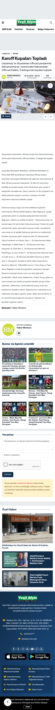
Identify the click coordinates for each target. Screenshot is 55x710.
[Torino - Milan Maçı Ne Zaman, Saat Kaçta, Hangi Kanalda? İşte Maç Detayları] (14, 409)
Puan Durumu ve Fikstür (16, 685)
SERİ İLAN (6, 29)
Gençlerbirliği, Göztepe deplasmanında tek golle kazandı (13, 393)
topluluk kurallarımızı (25, 483)
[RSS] (41, 649)
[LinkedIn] (27, 649)
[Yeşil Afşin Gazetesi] (26, 23)
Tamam (27, 707)
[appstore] (15, 657)
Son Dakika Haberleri (15, 690)
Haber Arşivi (37, 690)
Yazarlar (30, 29)
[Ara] (50, 22)
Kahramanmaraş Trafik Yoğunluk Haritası (39, 678)
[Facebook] (14, 649)
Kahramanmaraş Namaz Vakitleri (12, 678)
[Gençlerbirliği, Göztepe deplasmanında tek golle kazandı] (14, 382)
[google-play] (39, 657)
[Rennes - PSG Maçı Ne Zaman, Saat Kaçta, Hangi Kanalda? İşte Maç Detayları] (41, 382)
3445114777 (29, 634)
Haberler (6, 54)
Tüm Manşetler (38, 685)
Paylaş (7, 116)
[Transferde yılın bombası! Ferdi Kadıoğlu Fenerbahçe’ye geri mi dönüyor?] (41, 355)
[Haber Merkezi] (8, 330)
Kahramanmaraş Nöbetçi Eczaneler (12, 670)
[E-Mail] (19, 333)
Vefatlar (18, 29)
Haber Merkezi (24, 328)
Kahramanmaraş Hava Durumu (39, 670)
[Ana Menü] (3, 23)
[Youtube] (32, 649)
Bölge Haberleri (46, 29)
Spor (15, 54)
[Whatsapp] (37, 649)
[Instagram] (23, 649)
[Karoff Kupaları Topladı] (27, 97)
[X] (18, 649)
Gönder (8, 474)
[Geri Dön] (8, 702)
